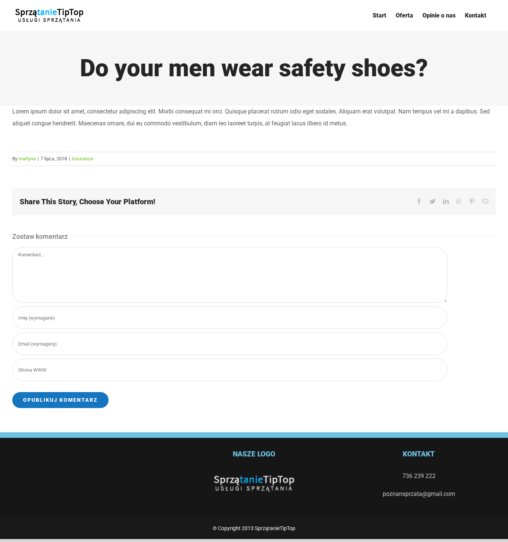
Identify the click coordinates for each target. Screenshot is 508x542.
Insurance (82, 158)
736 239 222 (418, 476)
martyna (27, 158)
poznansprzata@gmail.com (419, 493)
